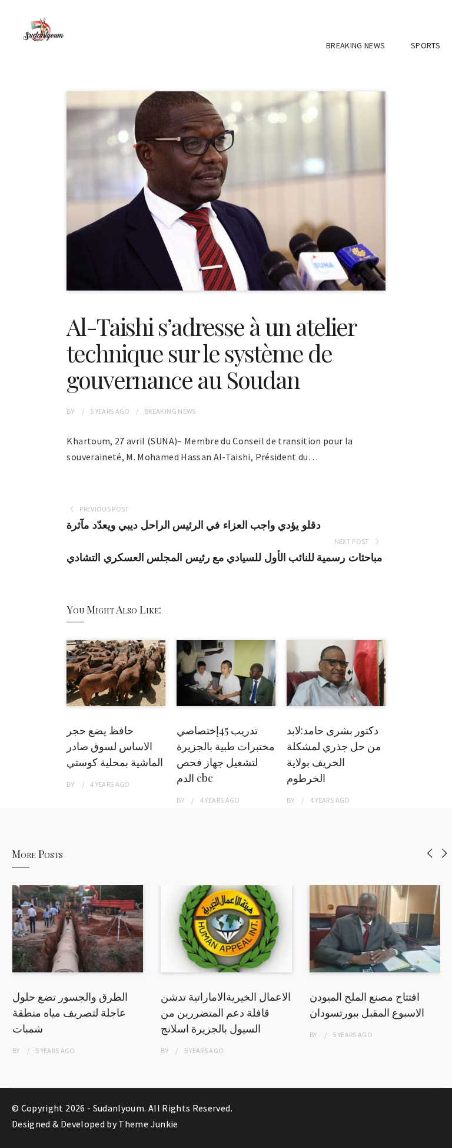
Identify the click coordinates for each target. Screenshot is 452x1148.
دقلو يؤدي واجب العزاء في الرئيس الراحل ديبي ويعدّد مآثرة (193, 525)
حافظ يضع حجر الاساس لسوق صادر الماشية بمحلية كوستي (115, 746)
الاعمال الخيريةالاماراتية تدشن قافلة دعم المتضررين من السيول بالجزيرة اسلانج (226, 1012)
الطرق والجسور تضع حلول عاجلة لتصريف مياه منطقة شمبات (70, 1012)
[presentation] (430, 853)
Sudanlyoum (119, 1108)
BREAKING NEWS (355, 45)
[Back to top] (440, 1136)
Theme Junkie (148, 1124)
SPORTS (425, 45)
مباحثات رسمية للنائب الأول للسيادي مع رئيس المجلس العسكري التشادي (224, 557)
